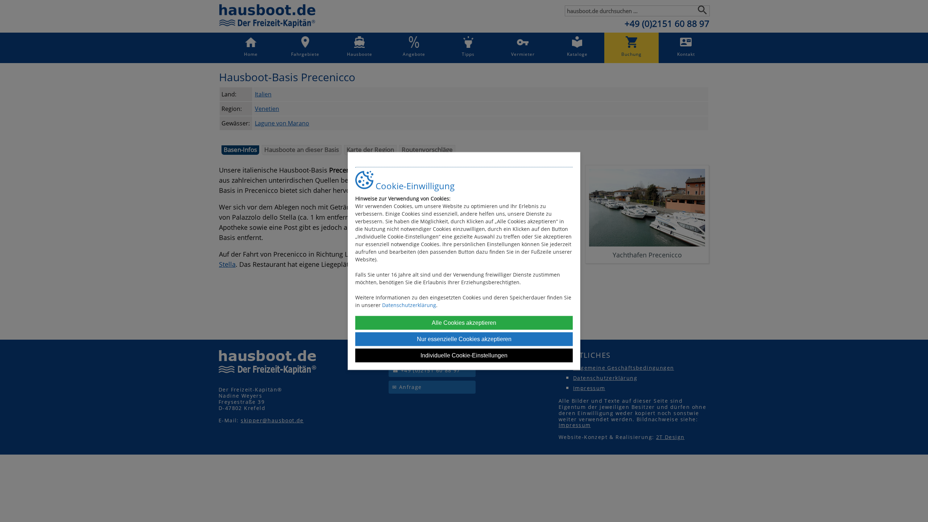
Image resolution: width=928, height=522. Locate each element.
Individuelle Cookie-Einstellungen (464, 355)
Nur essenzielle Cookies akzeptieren (464, 339)
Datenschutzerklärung (409, 304)
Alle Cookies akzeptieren (464, 322)
